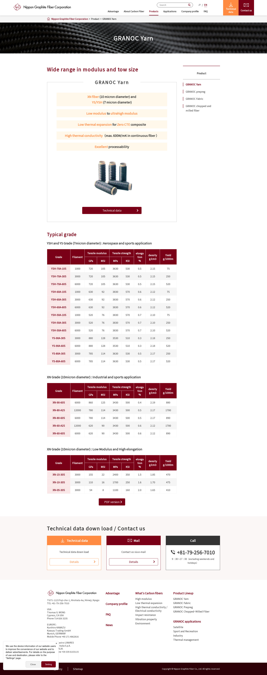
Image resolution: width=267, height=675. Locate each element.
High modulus (143, 598)
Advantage (113, 11)
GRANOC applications (187, 621)
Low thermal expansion (148, 603)
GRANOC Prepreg (183, 607)
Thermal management (186, 639)
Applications (169, 11)
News (109, 625)
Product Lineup (183, 593)
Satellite (178, 627)
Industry (178, 635)
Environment (142, 623)
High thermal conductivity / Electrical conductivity (151, 608)
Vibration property (146, 619)
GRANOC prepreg (195, 91)
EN (205, 4)
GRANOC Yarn (193, 84)
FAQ (206, 11)
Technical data (111, 210)
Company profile (190, 11)
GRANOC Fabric (194, 99)
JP (199, 4)
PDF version (112, 502)
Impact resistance (145, 614)
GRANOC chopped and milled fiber (198, 108)
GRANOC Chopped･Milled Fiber (191, 611)
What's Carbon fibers (149, 593)
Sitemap (78, 669)
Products (153, 11)
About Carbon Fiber (134, 11)
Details (74, 562)
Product (201, 73)
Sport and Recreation (185, 631)
